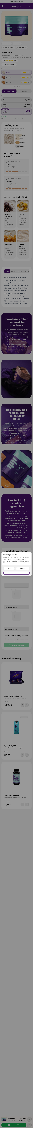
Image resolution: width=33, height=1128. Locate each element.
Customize (16, 573)
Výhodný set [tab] (24, 91)
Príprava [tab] (20, 271)
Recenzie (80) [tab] (26, 271)
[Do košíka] (22, 705)
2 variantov (24, 716)
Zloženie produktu (10, 64)
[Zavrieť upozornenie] (31, 2)
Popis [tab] (7, 271)
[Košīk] (29, 6)
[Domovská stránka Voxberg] (16, 6)
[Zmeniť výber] (29, 1119)
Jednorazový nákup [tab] (9, 91)
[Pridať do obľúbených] (27, 705)
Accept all (23, 568)
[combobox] (16, 585)
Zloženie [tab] (13, 271)
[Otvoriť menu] (2, 6)
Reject (9, 568)
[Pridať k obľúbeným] (29, 1125)
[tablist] (16, 91)
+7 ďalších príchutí (15, 86)
